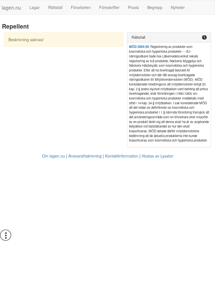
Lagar (34, 7)
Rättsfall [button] (138, 37)
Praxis (133, 7)
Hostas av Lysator (157, 156)
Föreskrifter (109, 7)
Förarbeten (81, 7)
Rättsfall (55, 7)
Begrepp (154, 7)
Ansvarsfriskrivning (85, 156)
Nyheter (178, 7)
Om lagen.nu (53, 156)
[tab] (169, 37)
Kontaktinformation (121, 156)
